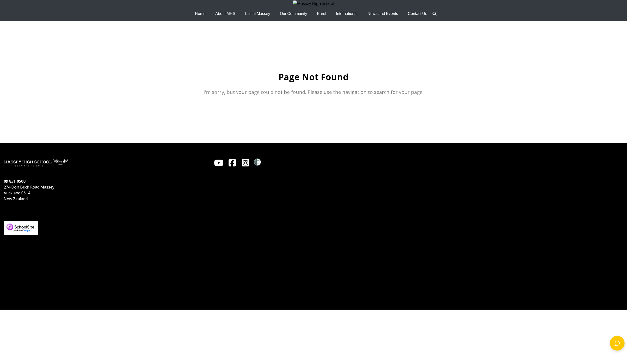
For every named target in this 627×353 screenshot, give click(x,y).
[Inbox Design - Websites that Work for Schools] (21, 224)
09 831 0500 (14, 181)
